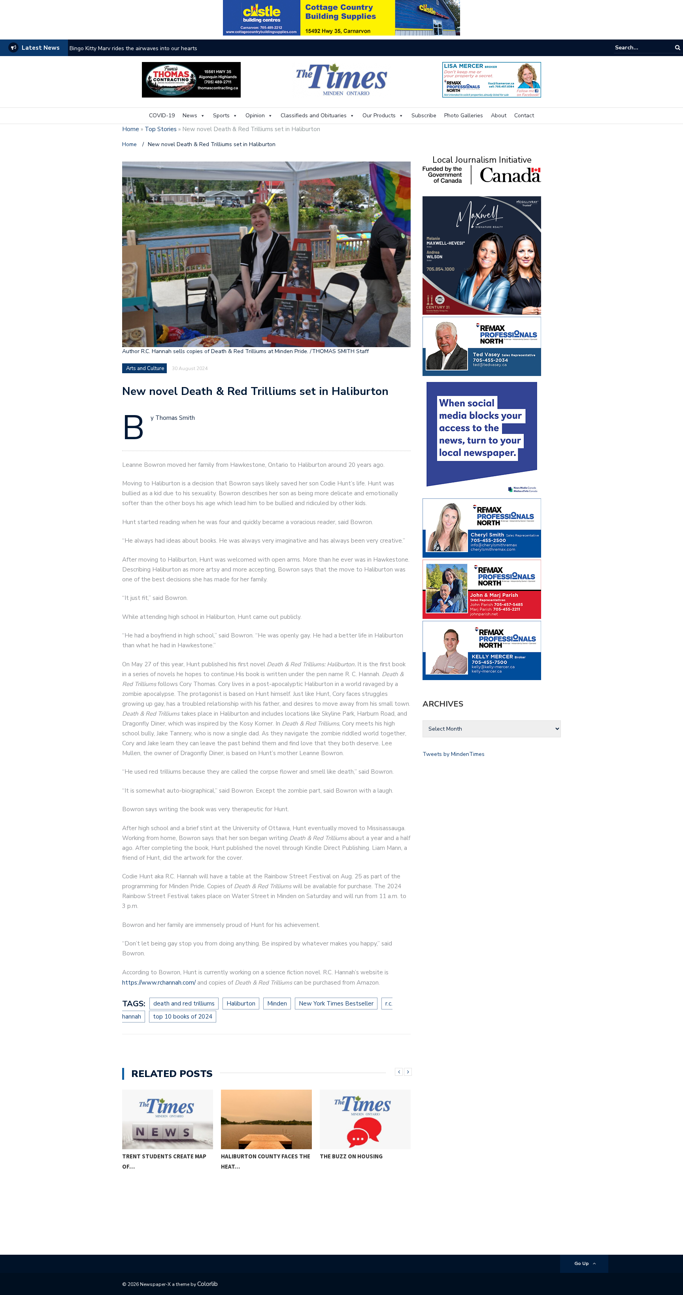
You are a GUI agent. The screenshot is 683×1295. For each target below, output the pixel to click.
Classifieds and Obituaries (314, 115)
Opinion (255, 115)
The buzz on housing (351, 1156)
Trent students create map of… (164, 1161)
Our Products (379, 115)
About (498, 115)
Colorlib (207, 1284)
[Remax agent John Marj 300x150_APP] (482, 588)
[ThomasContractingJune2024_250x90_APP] (191, 79)
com (188, 983)
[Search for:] (639, 47)
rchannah (169, 983)
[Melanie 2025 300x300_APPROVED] (482, 255)
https (129, 983)
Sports (221, 115)
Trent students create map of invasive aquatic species (138, 48)
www (149, 983)
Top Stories (161, 129)
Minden (277, 1003)
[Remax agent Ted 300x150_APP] (482, 346)
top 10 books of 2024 (182, 1017)
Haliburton (240, 1003)
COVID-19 (162, 115)
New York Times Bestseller (336, 1003)
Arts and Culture (145, 368)
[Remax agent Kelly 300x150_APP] (482, 650)
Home (130, 129)
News (190, 115)
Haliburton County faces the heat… (265, 1161)
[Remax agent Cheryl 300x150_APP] (482, 527)
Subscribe (423, 115)
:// (139, 983)
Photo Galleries (463, 115)
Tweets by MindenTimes (454, 754)
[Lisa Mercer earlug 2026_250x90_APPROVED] (491, 79)
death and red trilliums (184, 1003)
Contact (524, 115)
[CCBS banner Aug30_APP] (341, 17)
